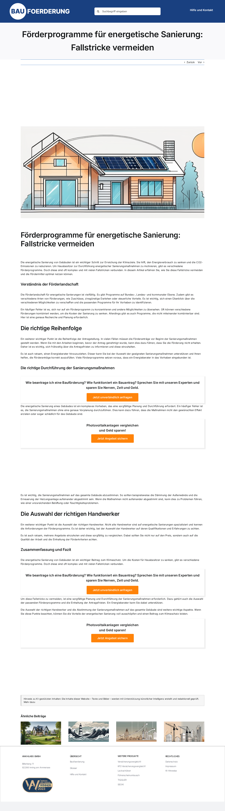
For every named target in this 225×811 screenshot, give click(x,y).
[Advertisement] (112, 95)
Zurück (191, 62)
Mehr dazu (29, 702)
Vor (200, 62)
